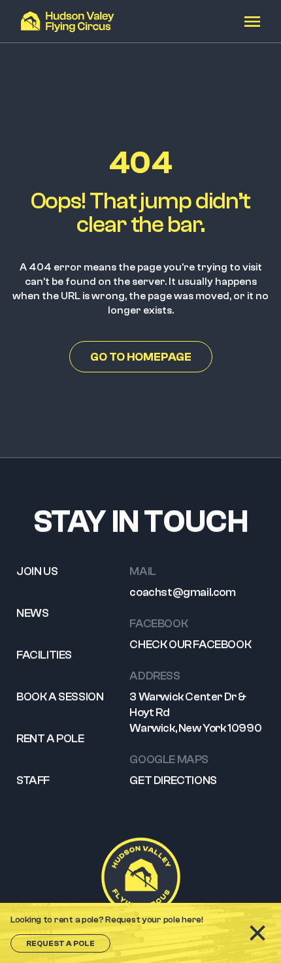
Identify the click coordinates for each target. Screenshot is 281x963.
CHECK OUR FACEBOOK (190, 644)
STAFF (33, 780)
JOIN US (37, 571)
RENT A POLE (50, 738)
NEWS (32, 613)
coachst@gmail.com (182, 592)
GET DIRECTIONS (172, 780)
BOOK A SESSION (59, 697)
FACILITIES (44, 655)
